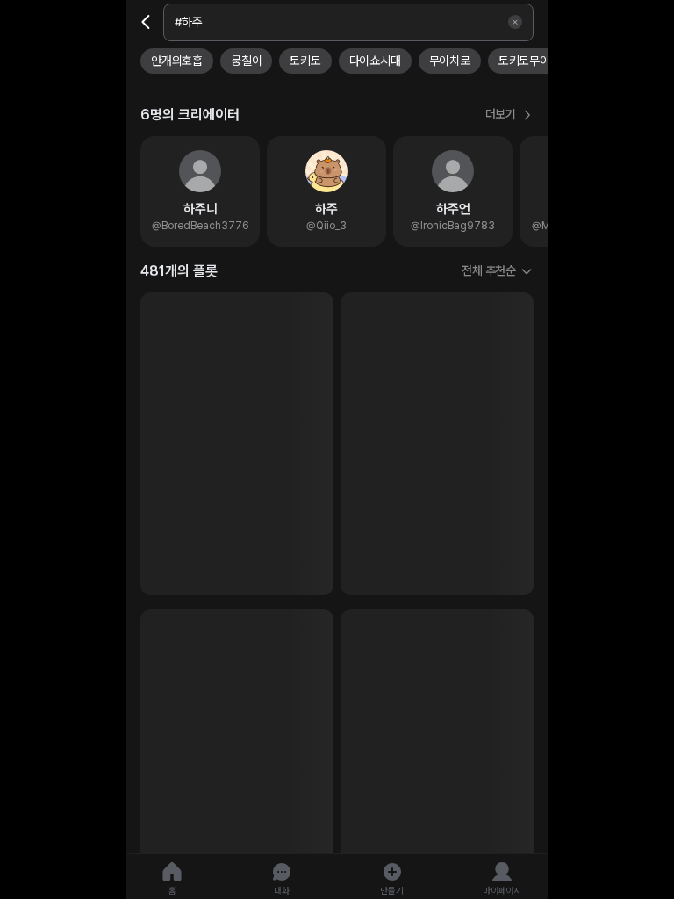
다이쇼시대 (375, 61)
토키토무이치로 (534, 61)
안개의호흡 (177, 61)
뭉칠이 (246, 61)
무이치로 (449, 61)
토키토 (305, 61)
